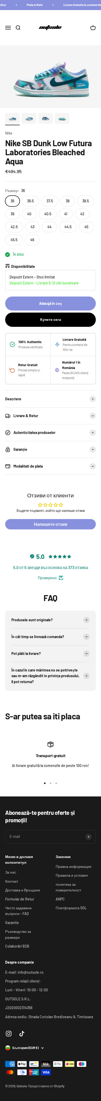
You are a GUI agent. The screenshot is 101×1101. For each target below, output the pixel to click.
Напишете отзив (50, 524)
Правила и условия (72, 875)
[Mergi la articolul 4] (62, 119)
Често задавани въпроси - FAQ (18, 911)
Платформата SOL (71, 908)
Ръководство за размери (18, 934)
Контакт (11, 881)
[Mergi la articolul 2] (29, 119)
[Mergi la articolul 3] (45, 119)
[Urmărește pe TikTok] (21, 1033)
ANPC (60, 899)
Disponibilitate (23, 266)
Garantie (12, 922)
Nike (8, 133)
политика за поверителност (68, 887)
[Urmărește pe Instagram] (8, 1033)
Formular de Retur (19, 899)
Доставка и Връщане (22, 890)
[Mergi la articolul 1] (12, 119)
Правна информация (73, 866)
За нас (10, 872)
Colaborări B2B (17, 946)
